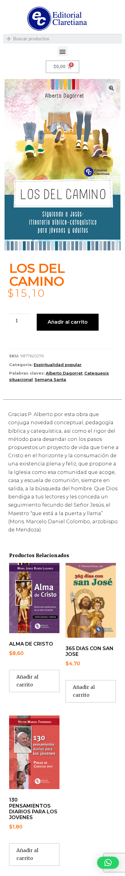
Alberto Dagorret (64, 373)
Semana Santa (50, 379)
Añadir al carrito (68, 322)
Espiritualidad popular (58, 364)
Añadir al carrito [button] (27, 681)
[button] (63, 51)
